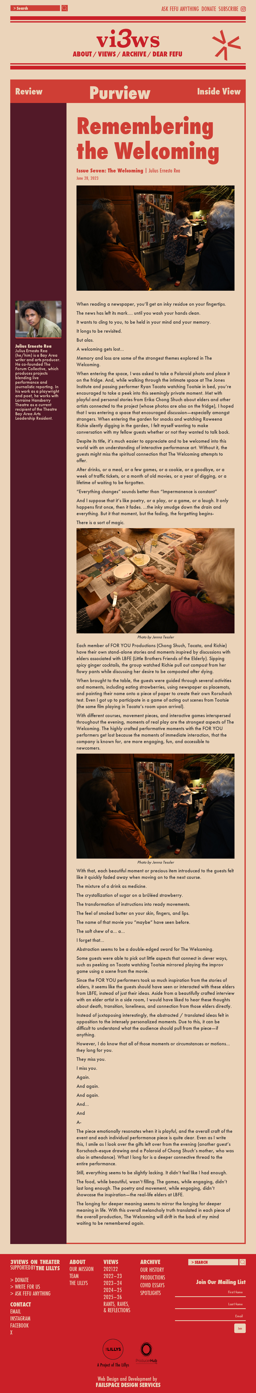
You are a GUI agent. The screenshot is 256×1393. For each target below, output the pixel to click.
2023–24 (113, 1283)
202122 (111, 1269)
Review (28, 91)
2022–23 (113, 1276)
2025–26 (113, 1297)
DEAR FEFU (167, 54)
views (107, 54)
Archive (134, 54)
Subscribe (228, 8)
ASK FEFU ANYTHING (180, 8)
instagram (20, 1318)
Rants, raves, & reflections (117, 1307)
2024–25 (113, 1290)
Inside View (219, 91)
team (74, 1276)
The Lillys (79, 1283)
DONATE (209, 8)
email (15, 1311)
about (82, 54)
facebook (19, 1325)
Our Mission (82, 1269)
